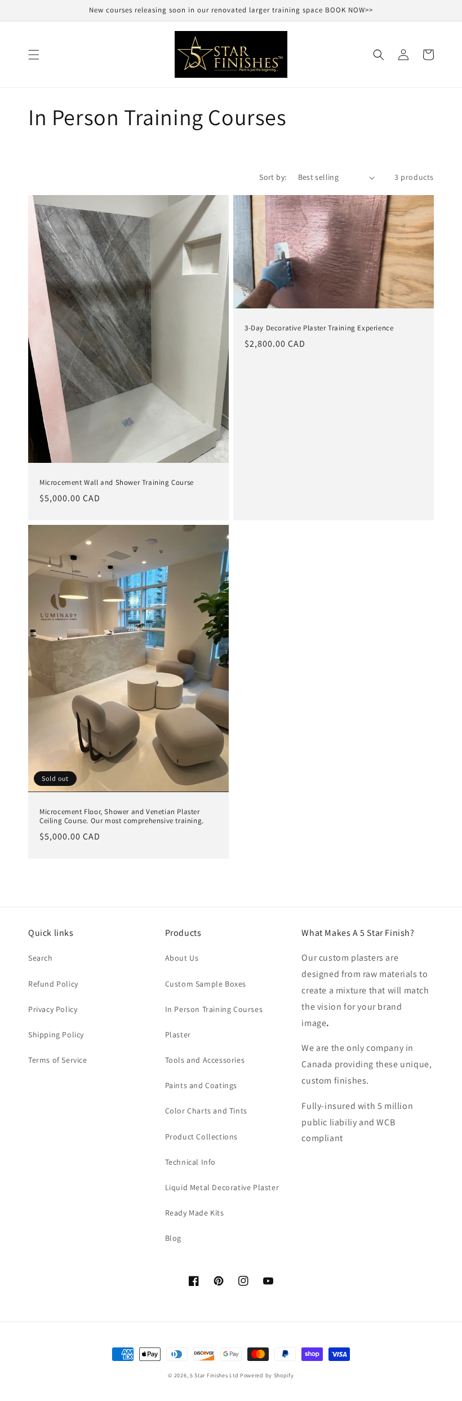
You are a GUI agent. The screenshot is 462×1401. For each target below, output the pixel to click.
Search (40, 958)
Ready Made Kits (194, 1213)
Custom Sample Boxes (205, 984)
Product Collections (201, 1137)
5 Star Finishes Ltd (214, 1375)
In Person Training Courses (214, 1009)
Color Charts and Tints (206, 1111)
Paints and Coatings (201, 1085)
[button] (33, 54)
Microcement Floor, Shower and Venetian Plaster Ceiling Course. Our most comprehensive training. (121, 816)
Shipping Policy (56, 1034)
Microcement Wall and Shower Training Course (116, 482)
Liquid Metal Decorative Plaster (222, 1187)
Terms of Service (57, 1060)
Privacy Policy (52, 1009)
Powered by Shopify (267, 1375)
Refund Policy (53, 984)
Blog (173, 1238)
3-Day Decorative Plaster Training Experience (319, 328)
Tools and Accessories (205, 1060)
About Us (182, 958)
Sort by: (272, 177)
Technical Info (190, 1162)
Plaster (178, 1034)
